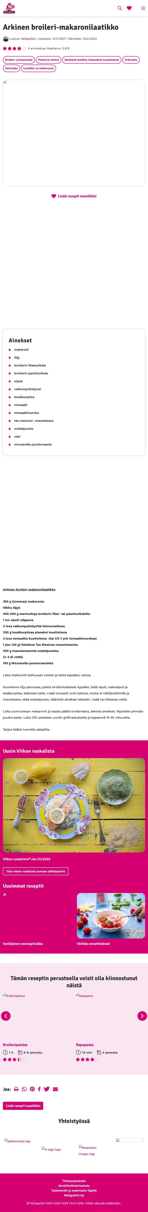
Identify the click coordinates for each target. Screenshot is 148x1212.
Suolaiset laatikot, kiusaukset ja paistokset (92, 59)
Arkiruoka (131, 59)
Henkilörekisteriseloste (74, 1186)
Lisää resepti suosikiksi (23, 1106)
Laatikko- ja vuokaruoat (38, 68)
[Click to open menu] (143, 8)
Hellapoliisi (28, 38)
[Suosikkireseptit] (129, 8)
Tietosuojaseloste (74, 1181)
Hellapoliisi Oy (74, 1195)
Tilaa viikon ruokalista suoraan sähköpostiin (35, 871)
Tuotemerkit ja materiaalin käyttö (74, 1191)
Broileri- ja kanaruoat (19, 59)
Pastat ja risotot (48, 59)
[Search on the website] (120, 8)
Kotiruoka (11, 68)
